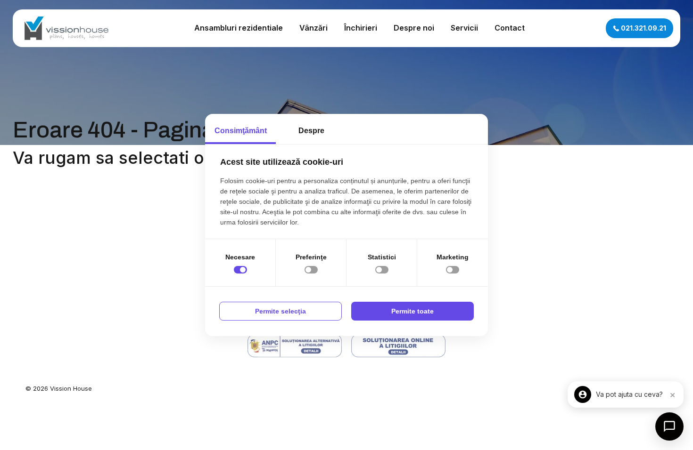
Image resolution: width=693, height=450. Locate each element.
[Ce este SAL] (295, 345)
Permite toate (412, 311)
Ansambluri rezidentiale (238, 27)
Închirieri (360, 27)
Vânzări (313, 27)
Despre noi (414, 27)
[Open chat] (669, 426)
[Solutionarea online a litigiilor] (398, 345)
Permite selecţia (280, 311)
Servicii (464, 27)
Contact (510, 27)
